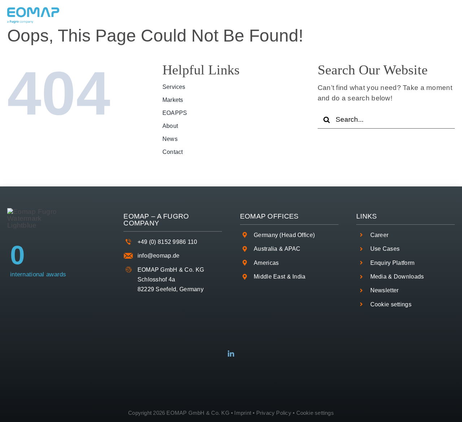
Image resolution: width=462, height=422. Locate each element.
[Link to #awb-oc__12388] (444, 16)
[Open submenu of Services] (141, 15)
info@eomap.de (159, 256)
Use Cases (385, 249)
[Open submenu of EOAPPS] (237, 15)
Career (379, 235)
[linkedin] (231, 354)
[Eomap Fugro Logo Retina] (33, 10)
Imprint (242, 413)
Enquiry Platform (392, 263)
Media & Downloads (397, 277)
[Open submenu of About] (279, 15)
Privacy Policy (273, 413)
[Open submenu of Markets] (191, 15)
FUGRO (176, 216)
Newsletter (384, 290)
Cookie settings (390, 304)
